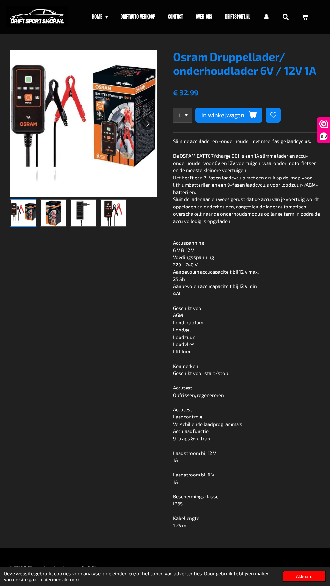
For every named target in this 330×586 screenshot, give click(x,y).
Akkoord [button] (304, 576)
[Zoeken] (285, 17)
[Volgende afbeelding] (147, 123)
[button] (23, 213)
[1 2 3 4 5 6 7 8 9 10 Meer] (182, 115)
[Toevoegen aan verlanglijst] (273, 115)
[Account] (266, 17)
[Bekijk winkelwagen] (305, 17)
